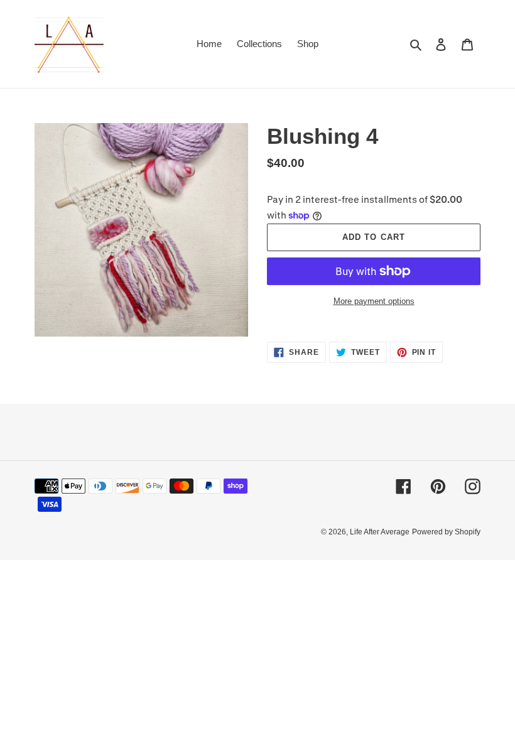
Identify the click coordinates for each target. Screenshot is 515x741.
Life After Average (379, 531)
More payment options (374, 301)
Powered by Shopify (446, 531)
